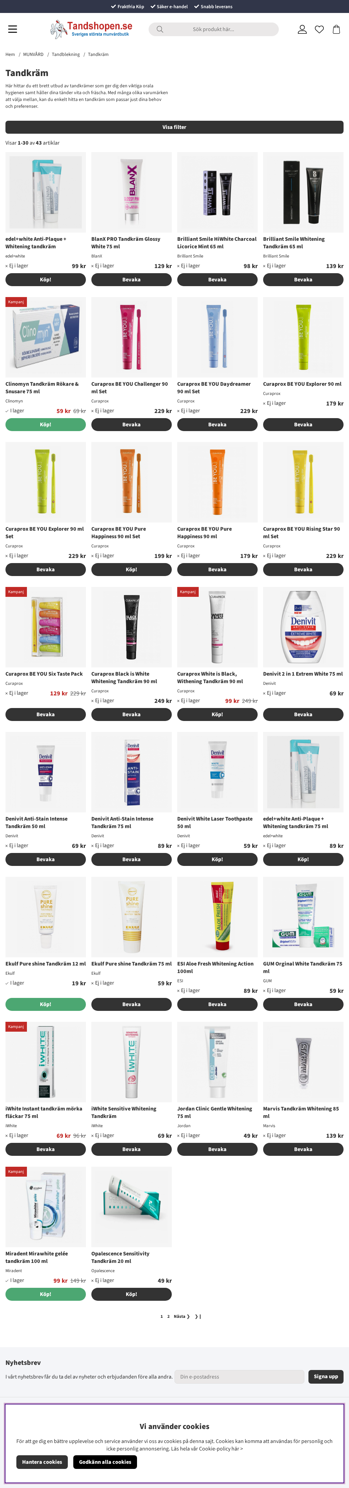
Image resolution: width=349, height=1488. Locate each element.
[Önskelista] (319, 29)
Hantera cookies (42, 1462)
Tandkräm (98, 54)
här (235, 1449)
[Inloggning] (302, 29)
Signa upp (326, 1376)
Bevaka (131, 279)
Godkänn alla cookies (105, 1462)
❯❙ (198, 1316)
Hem (10, 54)
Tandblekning (66, 54)
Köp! (45, 279)
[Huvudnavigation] (12, 29)
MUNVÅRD (33, 54)
